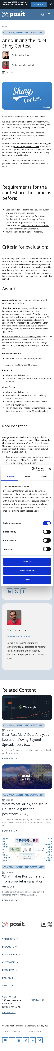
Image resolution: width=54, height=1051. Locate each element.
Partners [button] (7, 977)
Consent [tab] (10, 476)
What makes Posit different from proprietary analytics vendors (23, 881)
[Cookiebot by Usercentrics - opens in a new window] (33, 469)
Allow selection (27, 570)
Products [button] (8, 946)
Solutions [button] (8, 939)
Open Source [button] (9, 954)
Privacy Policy (35, 1031)
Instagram (26, 1040)
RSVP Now (38, 4)
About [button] (6, 985)
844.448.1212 (9, 1012)
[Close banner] (50, 469)
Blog (4, 26)
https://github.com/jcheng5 (23, 591)
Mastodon (19, 1040)
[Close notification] (50, 4)
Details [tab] (27, 476)
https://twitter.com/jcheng (16, 591)
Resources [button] (8, 970)
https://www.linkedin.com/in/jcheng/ (9, 591)
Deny (27, 580)
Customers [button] (8, 962)
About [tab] (44, 476)
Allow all (27, 561)
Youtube (5, 1040)
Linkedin (33, 1040)
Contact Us (9, 996)
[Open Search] (42, 14)
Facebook (12, 1040)
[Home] (14, 14)
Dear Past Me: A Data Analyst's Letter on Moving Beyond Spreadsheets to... (25, 739)
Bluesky (40, 1040)
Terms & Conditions (11, 1031)
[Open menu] (49, 14)
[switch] (47, 532)
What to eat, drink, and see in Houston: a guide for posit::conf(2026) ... (24, 809)
